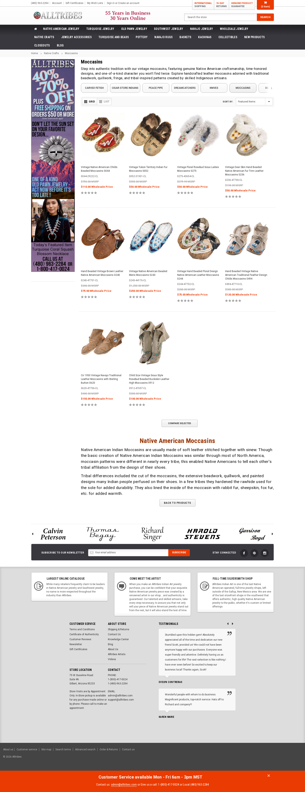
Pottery (142, 37)
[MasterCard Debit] (263, 758)
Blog (60, 45)
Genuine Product (242, 5)
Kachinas (204, 37)
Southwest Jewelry (168, 28)
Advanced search (85, 749)
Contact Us (114, 634)
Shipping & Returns (118, 629)
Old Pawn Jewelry (134, 28)
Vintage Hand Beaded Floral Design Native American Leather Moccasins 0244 (198, 275)
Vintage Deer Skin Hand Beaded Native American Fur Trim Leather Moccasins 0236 (244, 171)
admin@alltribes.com (124, 784)
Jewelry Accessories (76, 37)
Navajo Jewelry (201, 28)
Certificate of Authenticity (84, 634)
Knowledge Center (118, 639)
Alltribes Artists (117, 654)
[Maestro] (286, 758)
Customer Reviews (80, 639)
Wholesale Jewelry (234, 28)
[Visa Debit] (254, 758)
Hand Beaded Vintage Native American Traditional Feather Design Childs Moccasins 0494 (246, 275)
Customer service (27, 749)
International (203, 5)
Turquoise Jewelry (100, 28)
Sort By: (228, 101)
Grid (92, 101)
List (106, 101)
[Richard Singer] (152, 534)
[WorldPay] (246, 758)
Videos (112, 659)
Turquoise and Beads (114, 37)
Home (34, 53)
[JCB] (296, 758)
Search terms (63, 749)
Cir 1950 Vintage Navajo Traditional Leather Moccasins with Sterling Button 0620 (101, 379)
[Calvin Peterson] (53, 534)
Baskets (185, 37)
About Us (113, 649)
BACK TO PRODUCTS (177, 502)
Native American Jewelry (61, 28)
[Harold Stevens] (202, 534)
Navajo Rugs (163, 37)
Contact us (128, 749)
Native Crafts (44, 37)
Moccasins (71, 53)
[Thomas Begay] (102, 534)
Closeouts (42, 45)
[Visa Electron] (276, 758)
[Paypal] (230, 758)
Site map (46, 749)
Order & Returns (109, 749)
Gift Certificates (78, 649)
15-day (221, 5)
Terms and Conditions (82, 629)
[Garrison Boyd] (252, 534)
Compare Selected (179, 423)
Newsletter (76, 644)
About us (8, 749)
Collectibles (227, 37)
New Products (254, 37)
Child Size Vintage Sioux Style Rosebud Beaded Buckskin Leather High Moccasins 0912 (149, 379)
